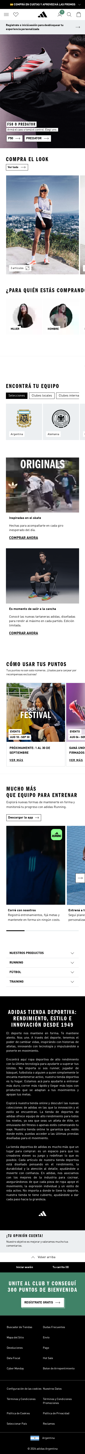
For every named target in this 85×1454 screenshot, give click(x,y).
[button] (36, 724)
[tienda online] (42, 16)
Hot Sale (48, 1358)
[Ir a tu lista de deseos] (16, 14)
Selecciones (16, 395)
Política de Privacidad (56, 1413)
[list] (42, 227)
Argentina (48, 1438)
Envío (46, 1337)
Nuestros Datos (52, 1388)
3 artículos (17, 268)
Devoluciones (15, 1348)
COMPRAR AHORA (23, 538)
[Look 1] (42, 225)
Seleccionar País (17, 1423)
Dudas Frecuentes (54, 1327)
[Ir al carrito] (78, 14)
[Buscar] (69, 14)
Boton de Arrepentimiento (59, 1368)
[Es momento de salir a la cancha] (42, 593)
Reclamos (49, 1423)
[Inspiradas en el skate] (42, 501)
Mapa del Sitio (15, 1337)
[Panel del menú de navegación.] (6, 14)
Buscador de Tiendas (19, 1327)
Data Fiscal (13, 1358)
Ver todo (13, 167)
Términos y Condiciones (21, 1399)
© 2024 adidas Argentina (42, 1448)
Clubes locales (42, 395)
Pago (46, 1348)
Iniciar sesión (24, 1267)
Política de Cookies (18, 1413)
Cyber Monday (15, 1368)
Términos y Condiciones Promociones (57, 1401)
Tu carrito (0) (61, 1267)
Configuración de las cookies (24, 1388)
